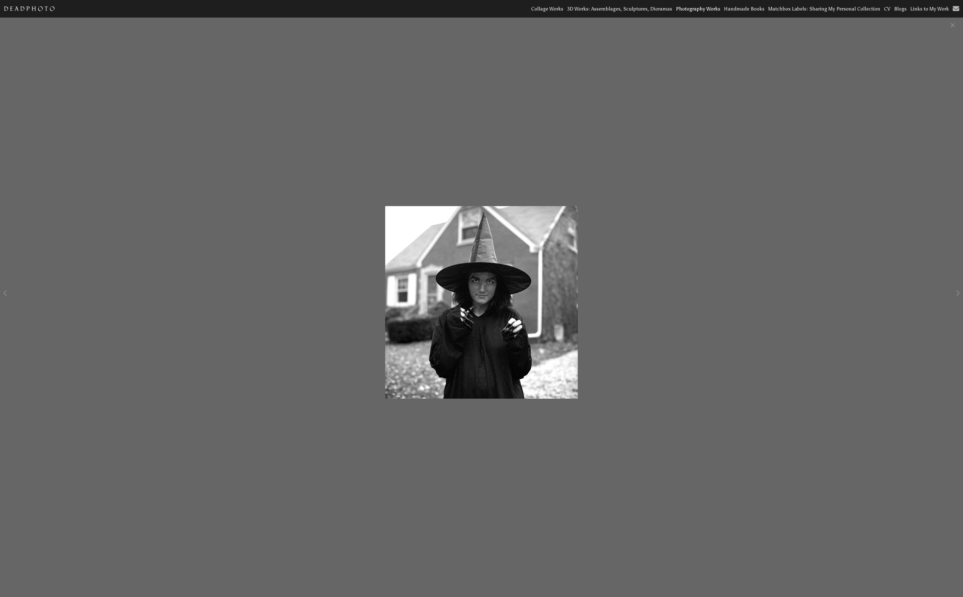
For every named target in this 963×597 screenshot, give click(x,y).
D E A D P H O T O (29, 9)
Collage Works (547, 9)
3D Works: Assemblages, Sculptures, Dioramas (619, 9)
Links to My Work (929, 9)
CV (887, 9)
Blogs (900, 9)
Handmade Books (744, 9)
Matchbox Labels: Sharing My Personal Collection (824, 9)
